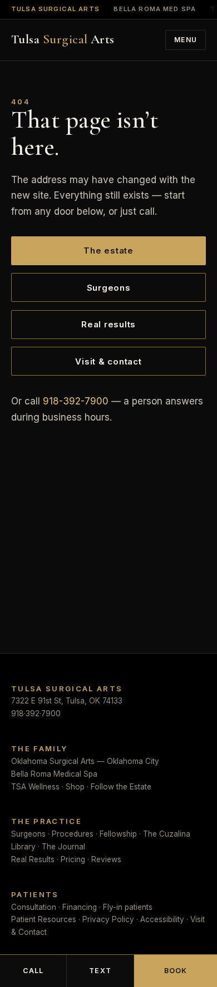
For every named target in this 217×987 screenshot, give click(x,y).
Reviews (106, 859)
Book (176, 970)
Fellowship (118, 833)
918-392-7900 (75, 401)
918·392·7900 (36, 713)
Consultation (33, 907)
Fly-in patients (127, 907)
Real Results (33, 859)
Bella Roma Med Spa (155, 9)
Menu (186, 40)
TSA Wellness (35, 786)
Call (33, 970)
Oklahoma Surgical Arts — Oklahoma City (85, 761)
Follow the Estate (121, 786)
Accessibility (162, 919)
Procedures (72, 833)
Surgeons (109, 287)
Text (100, 970)
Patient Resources (43, 919)
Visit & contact (108, 361)
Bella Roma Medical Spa (54, 774)
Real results (108, 324)
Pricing (73, 859)
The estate (108, 250)
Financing (79, 907)
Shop (75, 786)
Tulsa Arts (63, 39)
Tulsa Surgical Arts (55, 9)
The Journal (63, 846)
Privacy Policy (108, 919)
